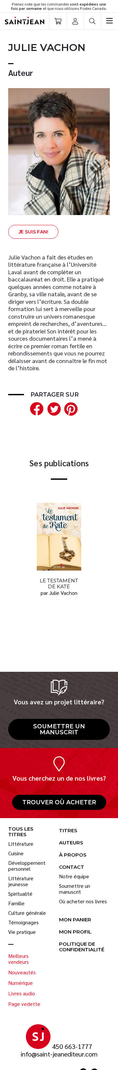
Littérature (20, 844)
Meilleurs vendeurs (18, 959)
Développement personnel (27, 866)
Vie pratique (22, 932)
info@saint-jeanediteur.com (59, 1054)
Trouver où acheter (59, 802)
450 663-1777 (72, 1046)
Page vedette (24, 1004)
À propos (73, 855)
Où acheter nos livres (83, 901)
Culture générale (27, 913)
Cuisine (16, 853)
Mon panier (75, 920)
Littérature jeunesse (20, 881)
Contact (71, 867)
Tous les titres (20, 832)
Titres (68, 831)
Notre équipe (74, 876)
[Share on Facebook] (35, 408)
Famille (16, 903)
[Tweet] (52, 408)
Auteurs (71, 843)
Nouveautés (22, 972)
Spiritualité (20, 894)
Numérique (20, 983)
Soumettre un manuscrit (59, 729)
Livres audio (21, 993)
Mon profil (75, 932)
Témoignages (23, 922)
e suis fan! (33, 232)
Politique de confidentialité (81, 947)
